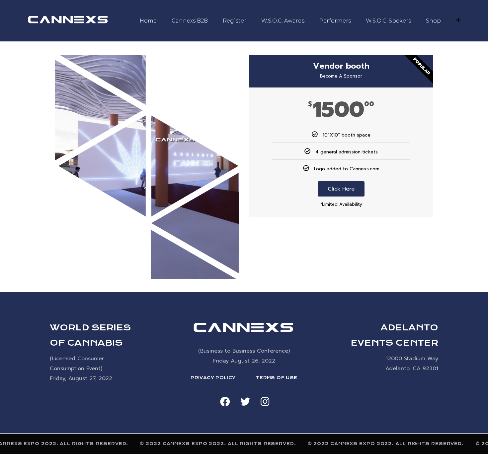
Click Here (341, 189)
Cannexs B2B (190, 21)
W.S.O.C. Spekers (388, 21)
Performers (335, 21)
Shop (433, 21)
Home (148, 21)
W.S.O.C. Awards (282, 21)
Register (234, 21)
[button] (225, 401)
